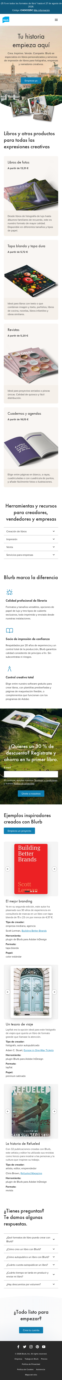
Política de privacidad (24, 783)
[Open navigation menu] (56, 20)
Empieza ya (31, 80)
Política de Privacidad (31, 1364)
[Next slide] (54, 869)
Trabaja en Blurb (31, 1359)
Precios (44, 1359)
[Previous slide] (7, 869)
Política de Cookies (25, 1369)
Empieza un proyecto (19, 831)
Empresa (18, 1359)
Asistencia (40, 1369)
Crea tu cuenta (31, 1330)
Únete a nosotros (31, 793)
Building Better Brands (34, 930)
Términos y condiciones (45, 780)
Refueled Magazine (31, 1173)
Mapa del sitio (31, 1374)
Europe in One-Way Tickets (39, 1050)
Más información (42, 10)
